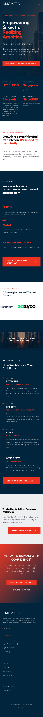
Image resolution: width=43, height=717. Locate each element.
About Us (5, 663)
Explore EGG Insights (23, 530)
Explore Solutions (21, 590)
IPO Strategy (7, 652)
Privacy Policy (21, 708)
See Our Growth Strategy (20, 481)
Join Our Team (7, 675)
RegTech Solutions (9, 648)
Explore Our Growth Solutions (20, 63)
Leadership (6, 667)
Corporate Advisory (9, 640)
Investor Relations (9, 687)
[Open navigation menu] (39, 4)
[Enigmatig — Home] (11, 3)
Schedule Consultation (20, 583)
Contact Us (6, 691)
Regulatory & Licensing (10, 644)
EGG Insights (7, 671)
